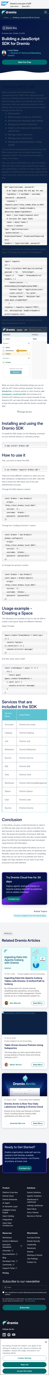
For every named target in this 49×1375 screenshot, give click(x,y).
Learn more (14, 6)
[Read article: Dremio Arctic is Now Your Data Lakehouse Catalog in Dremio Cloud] (24, 1084)
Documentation (9, 1254)
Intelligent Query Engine (9, 1211)
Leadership (31, 1244)
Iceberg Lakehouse (35, 1205)
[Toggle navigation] (45, 12)
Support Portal (8, 1268)
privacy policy (30, 1301)
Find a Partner (33, 1212)
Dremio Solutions (34, 1192)
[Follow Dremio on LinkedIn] (4, 1335)
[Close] (46, 1342)
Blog (4, 1258)
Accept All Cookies (24, 1371)
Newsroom (31, 1248)
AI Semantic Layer (10, 1206)
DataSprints (7, 391)
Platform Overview (10, 1192)
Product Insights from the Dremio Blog (30, 916)
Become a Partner (34, 1216)
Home (6, 17)
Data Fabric (32, 1209)
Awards (30, 1251)
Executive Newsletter (7, 1245)
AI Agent (6, 1203)
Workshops (7, 1237)
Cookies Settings (24, 1358)
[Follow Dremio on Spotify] (9, 1335)
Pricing (6, 1273)
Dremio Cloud (8, 1196)
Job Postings (32, 1259)
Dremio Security (33, 1241)
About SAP (25, 6)
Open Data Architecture (8, 1224)
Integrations (7, 1219)
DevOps (40, 95)
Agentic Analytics (34, 1196)
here (40, 149)
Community (7, 1265)
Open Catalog (8, 1216)
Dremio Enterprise (10, 1199)
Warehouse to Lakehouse (32, 1200)
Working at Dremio (34, 1255)
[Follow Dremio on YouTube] (13, 1335)
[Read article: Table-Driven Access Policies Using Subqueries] (24, 1023)
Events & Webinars (10, 1241)
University (7, 1250)
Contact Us (31, 1262)
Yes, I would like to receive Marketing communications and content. (25, 1293)
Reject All (24, 1365)
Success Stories (33, 1237)
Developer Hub (9, 1261)
